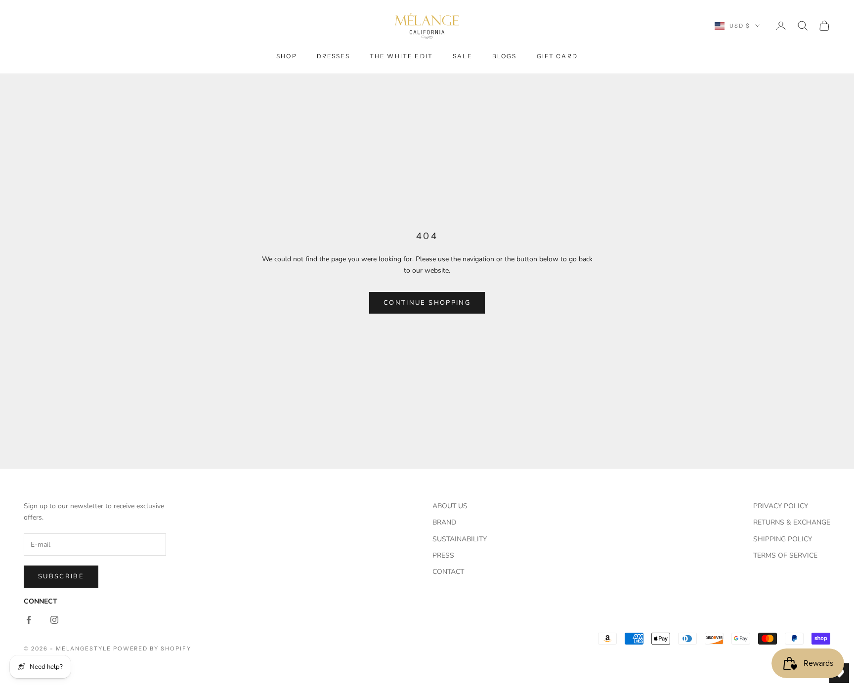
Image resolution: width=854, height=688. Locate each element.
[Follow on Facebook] (29, 620)
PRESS (443, 555)
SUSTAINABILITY (459, 539)
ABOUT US (450, 506)
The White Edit (401, 56)
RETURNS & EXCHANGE (791, 522)
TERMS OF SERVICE (785, 555)
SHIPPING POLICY (782, 539)
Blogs (504, 56)
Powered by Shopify (152, 648)
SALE (462, 56)
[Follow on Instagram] (54, 620)
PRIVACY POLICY (780, 506)
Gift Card (557, 56)
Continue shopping (427, 302)
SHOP (286, 56)
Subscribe (61, 576)
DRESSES (333, 56)
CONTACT (448, 571)
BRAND (444, 522)
